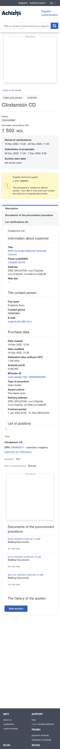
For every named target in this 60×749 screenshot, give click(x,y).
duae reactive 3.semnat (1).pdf (24, 538)
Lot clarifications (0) (16, 221)
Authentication (37, 2)
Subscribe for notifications (18, 451)
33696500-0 (17, 447)
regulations (8, 724)
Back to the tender (12, 90)
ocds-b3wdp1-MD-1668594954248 (27, 377)
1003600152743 (16, 262)
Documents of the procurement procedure (29, 215)
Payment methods (40, 735)
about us (7, 719)
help (34, 719)
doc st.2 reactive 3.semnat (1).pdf (25, 574)
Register (23, 2)
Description (11, 208)
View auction (16, 608)
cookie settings (10, 728)
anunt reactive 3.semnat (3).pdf (24, 556)
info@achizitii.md (46, 724)
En (51, 3)
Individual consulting (41, 739)
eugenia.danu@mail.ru (20, 321)
